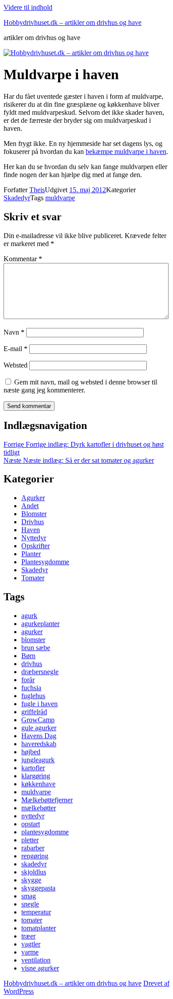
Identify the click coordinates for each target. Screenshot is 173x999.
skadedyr (34, 864)
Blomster (34, 514)
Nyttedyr (33, 538)
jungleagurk (38, 760)
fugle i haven (39, 704)
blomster (33, 639)
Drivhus (32, 522)
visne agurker (40, 968)
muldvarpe (60, 198)
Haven (30, 530)
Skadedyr (17, 198)
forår (28, 680)
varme (30, 952)
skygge (31, 880)
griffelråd (34, 712)
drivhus (31, 663)
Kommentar (23, 259)
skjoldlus (33, 872)
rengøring (34, 856)
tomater (31, 920)
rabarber (32, 848)
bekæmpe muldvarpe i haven (126, 151)
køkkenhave (38, 784)
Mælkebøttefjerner (47, 800)
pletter (30, 840)
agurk (29, 615)
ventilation (36, 960)
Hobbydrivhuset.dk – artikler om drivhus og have (73, 22)
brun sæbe (35, 647)
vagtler (30, 944)
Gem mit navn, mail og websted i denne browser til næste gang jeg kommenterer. (80, 386)
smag (28, 896)
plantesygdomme (45, 832)
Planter (31, 554)
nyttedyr (32, 816)
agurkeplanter (40, 623)
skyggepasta (38, 888)
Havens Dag (38, 736)
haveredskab (38, 744)
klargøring (35, 776)
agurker (32, 631)
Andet (30, 506)
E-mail (16, 348)
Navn (14, 332)
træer (28, 936)
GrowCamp (38, 720)
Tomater (32, 578)
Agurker (33, 498)
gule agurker (38, 728)
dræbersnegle (40, 671)
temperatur (36, 912)
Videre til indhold (28, 7)
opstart (30, 824)
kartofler (33, 768)
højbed (30, 752)
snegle (30, 904)
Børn (28, 655)
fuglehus (33, 696)
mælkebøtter (38, 808)
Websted (16, 365)
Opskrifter (35, 546)
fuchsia (31, 688)
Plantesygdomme (45, 562)
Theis (37, 190)
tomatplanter (38, 928)
